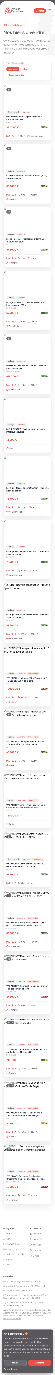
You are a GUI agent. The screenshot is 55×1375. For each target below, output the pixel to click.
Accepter (39, 1362)
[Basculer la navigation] (50, 11)
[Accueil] (13, 10)
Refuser (15, 1362)
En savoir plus (10, 1369)
